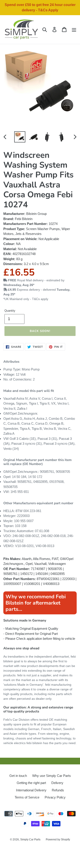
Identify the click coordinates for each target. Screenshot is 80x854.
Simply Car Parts (30, 839)
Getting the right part (31, 783)
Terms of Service (27, 797)
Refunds (58, 790)
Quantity (9, 310)
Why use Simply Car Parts (51, 776)
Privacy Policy (55, 797)
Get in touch (18, 776)
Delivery (57, 783)
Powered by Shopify (58, 839)
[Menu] (74, 30)
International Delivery (31, 790)
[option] (20, 137)
